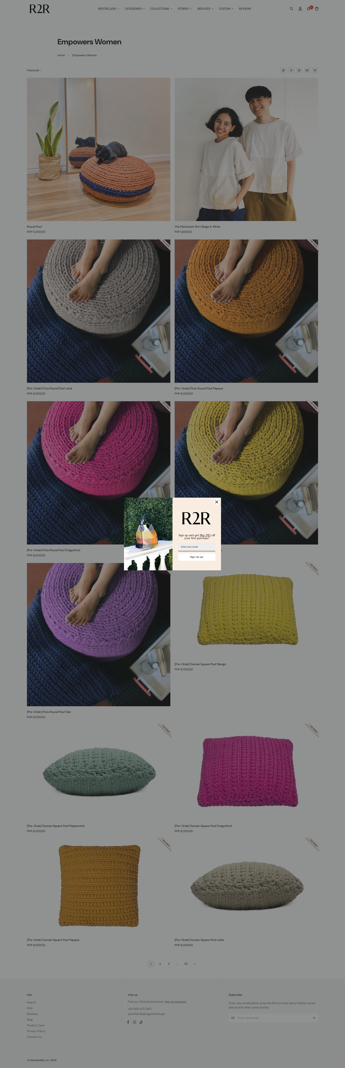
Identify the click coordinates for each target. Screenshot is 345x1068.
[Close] (216, 502)
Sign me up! (196, 556)
